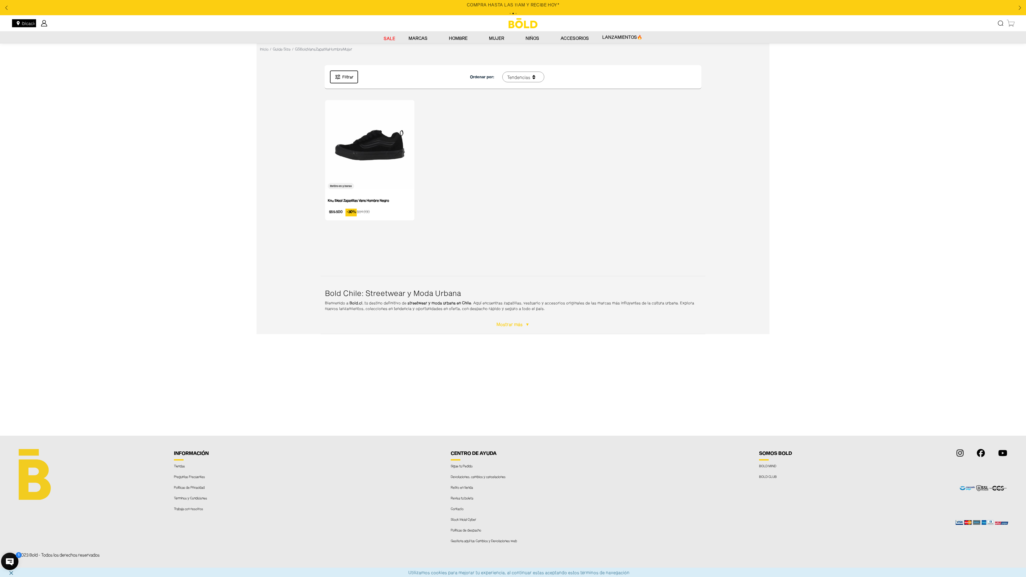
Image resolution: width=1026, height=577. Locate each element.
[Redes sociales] (958, 454)
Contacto (457, 508)
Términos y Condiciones (190, 498)
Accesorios (575, 38)
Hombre (458, 38)
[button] (513, 305)
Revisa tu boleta (462, 498)
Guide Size (282, 49)
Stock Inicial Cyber (463, 519)
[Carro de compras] (1011, 23)
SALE (389, 38)
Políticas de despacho (466, 530)
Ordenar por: (482, 77)
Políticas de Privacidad (189, 487)
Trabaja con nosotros (188, 508)
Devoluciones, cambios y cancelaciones (478, 476)
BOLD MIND (767, 466)
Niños (532, 38)
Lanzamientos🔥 (622, 37)
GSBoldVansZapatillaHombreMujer (323, 49)
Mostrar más (510, 324)
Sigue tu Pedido (462, 466)
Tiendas (179, 466)
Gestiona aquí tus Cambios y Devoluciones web (484, 541)
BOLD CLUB (768, 476)
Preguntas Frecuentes (189, 476)
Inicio (264, 49)
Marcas (418, 38)
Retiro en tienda (462, 487)
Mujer (496, 38)
